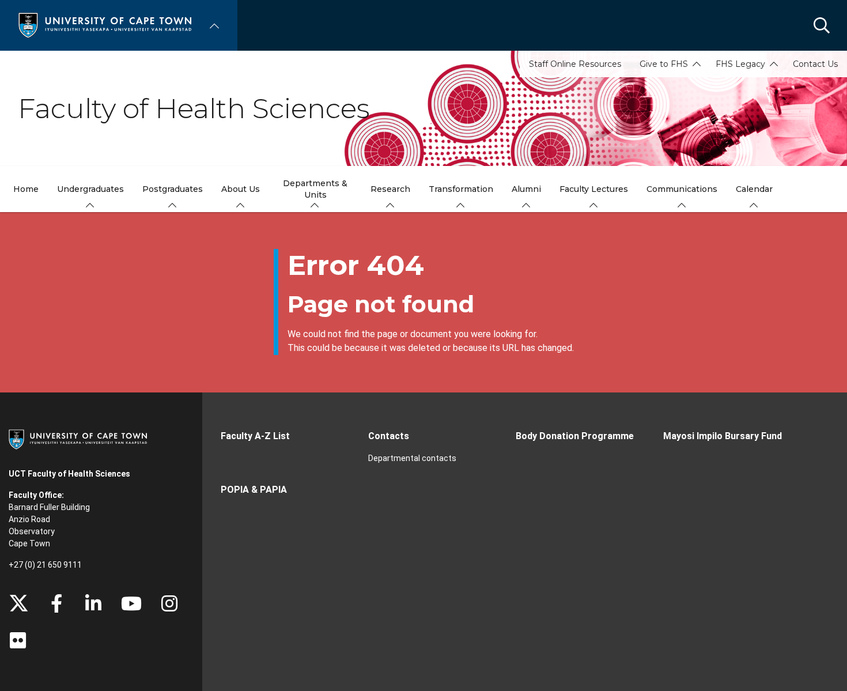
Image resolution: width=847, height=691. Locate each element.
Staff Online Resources (575, 64)
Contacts (388, 436)
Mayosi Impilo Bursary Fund (722, 436)
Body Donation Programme (575, 436)
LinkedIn (93, 603)
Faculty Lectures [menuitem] (593, 189)
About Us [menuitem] (240, 189)
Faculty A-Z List (255, 436)
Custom (169, 603)
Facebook (56, 603)
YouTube (131, 603)
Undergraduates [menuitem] (90, 189)
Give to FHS (664, 64)
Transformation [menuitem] (461, 189)
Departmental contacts (412, 458)
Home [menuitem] (26, 189)
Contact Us (815, 64)
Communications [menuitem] (681, 189)
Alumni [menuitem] (526, 189)
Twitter (19, 603)
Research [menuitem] (390, 189)
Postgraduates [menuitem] (172, 189)
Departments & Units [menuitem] (315, 189)
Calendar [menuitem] (754, 189)
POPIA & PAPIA (254, 489)
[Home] (104, 24)
